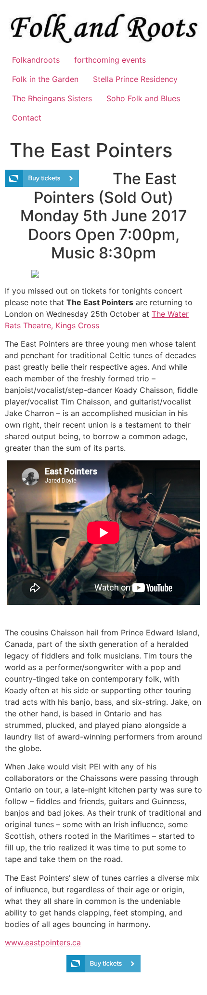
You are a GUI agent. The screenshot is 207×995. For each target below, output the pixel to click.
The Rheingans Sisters (52, 98)
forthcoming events (110, 60)
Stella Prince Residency (135, 79)
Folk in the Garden (45, 79)
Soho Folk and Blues (143, 98)
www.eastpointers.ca (43, 942)
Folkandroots (36, 60)
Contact (26, 117)
